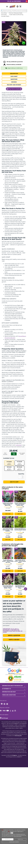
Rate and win (5, 47)
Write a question (14, 635)
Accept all (7, 839)
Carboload (18, 445)
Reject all (20, 839)
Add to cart (14, 482)
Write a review (14, 639)
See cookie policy (17, 836)
